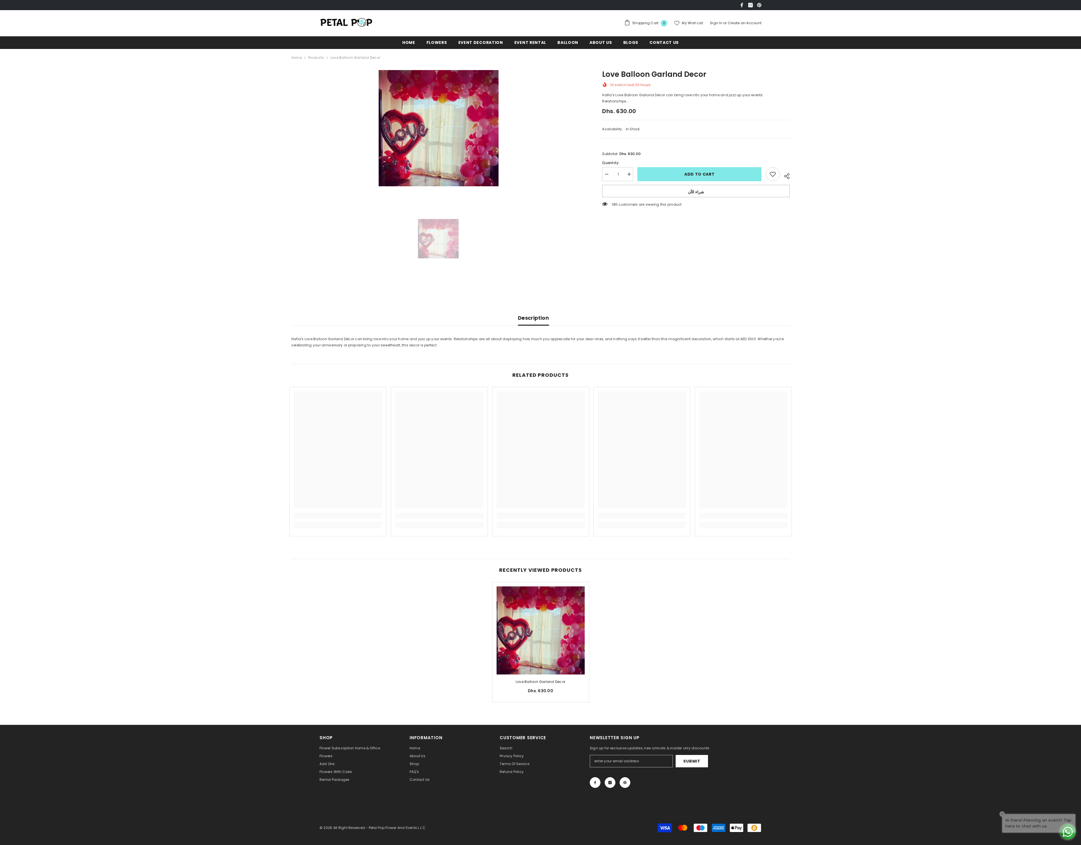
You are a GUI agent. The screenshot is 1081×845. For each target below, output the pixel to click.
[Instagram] (750, 5)
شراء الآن (696, 192)
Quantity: (610, 162)
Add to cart (699, 174)
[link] (338, 516)
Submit (691, 761)
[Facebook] (742, 5)
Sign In (716, 23)
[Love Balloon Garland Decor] (541, 630)
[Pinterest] (759, 5)
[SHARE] (785, 175)
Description (533, 317)
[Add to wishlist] (773, 174)
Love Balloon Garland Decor (540, 681)
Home (296, 57)
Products (316, 57)
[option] (438, 128)
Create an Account (744, 23)
